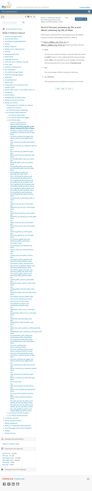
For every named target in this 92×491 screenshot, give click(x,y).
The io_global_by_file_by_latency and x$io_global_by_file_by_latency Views (22, 185)
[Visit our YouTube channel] (18, 485)
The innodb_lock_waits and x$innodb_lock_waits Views (19, 173)
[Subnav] (3, 39)
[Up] (31, 17)
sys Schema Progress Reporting (17, 110)
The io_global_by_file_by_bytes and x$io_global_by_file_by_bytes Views (21, 181)
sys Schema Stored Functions (18, 415)
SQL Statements (10, 70)
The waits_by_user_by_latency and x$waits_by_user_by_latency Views (21, 406)
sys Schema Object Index (16, 115)
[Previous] (25, 17)
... (62, 18)
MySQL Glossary (10, 433)
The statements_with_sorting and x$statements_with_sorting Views (21, 336)
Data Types (8, 65)
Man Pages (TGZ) (8, 458)
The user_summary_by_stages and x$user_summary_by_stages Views (21, 360)
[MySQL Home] (6, 5)
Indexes (7, 431)
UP (66, 89)
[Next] (34, 17)
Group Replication (11, 80)
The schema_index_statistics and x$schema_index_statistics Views (21, 260)
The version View (15, 382)
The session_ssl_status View (19, 301)
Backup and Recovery (12, 54)
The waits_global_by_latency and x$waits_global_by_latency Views (21, 410)
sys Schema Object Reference (16, 112)
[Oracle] (7, 479)
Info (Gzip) (5, 462)
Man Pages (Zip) (7, 460)
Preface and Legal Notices (13, 36)
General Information (11, 39)
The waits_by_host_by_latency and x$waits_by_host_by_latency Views (21, 402)
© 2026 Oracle (19, 479)
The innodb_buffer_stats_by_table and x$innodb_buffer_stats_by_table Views (22, 168)
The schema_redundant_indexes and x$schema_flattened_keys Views (22, 267)
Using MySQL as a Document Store (16, 85)
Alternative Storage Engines (14, 75)
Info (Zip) (5, 465)
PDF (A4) (5, 456)
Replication (8, 77)
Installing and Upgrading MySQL (15, 41)
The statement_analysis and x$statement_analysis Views (19, 304)
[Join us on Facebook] (4, 485)
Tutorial (7, 44)
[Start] (28, 17)
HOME (62, 89)
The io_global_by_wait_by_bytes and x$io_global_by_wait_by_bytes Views (22, 189)
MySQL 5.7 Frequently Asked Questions (18, 426)
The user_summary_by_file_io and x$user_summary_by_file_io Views (21, 350)
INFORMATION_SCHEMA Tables (15, 98)
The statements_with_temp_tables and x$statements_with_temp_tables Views (22, 341)
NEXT (70, 89)
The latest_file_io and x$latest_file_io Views (22, 199)
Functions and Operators (13, 67)
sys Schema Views (14, 120)
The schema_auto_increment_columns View (21, 255)
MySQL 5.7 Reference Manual (50, 18)
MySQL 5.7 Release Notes (10, 444)
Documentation (9, 11)
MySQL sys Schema (11, 103)
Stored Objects (10, 95)
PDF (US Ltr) (6, 453)
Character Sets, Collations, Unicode (16, 62)
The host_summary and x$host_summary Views (18, 123)
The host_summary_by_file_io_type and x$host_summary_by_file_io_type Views (22, 132)
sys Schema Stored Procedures (18, 413)
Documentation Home (14, 29)
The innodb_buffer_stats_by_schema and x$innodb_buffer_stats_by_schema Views (22, 161)
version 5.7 (80, 19)
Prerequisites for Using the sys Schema (20, 105)
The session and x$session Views (21, 299)
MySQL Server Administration (14, 49)
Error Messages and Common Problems (18, 428)
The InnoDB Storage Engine (14, 72)
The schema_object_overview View (21, 263)
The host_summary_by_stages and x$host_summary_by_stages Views (21, 137)
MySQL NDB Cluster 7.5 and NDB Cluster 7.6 (19, 90)
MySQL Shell (9, 82)
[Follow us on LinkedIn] (13, 485)
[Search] (23, 22)
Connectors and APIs (12, 418)
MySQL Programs (10, 46)
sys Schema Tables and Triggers (19, 118)
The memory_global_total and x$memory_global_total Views (20, 240)
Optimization (9, 57)
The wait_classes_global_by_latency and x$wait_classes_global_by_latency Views (22, 396)
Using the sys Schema (14, 108)
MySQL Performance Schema (14, 100)
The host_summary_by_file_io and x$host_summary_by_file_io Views (22, 127)
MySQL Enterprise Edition (13, 421)
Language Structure (11, 59)
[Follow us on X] (9, 485)
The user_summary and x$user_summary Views (18, 346)
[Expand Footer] (88, 479)
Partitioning (8, 92)
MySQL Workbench (11, 423)
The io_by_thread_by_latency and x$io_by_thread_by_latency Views (21, 177)
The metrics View (16, 243)
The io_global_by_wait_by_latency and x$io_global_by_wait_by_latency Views (22, 194)
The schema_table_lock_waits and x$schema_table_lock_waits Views (21, 271)
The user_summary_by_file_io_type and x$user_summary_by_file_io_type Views (22, 355)
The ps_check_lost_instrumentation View (21, 250)
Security (7, 52)
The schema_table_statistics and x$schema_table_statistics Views (21, 275)
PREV (58, 89)
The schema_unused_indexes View (21, 296)
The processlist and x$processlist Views (21, 246)
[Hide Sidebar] (3, 17)
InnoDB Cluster (10, 87)
